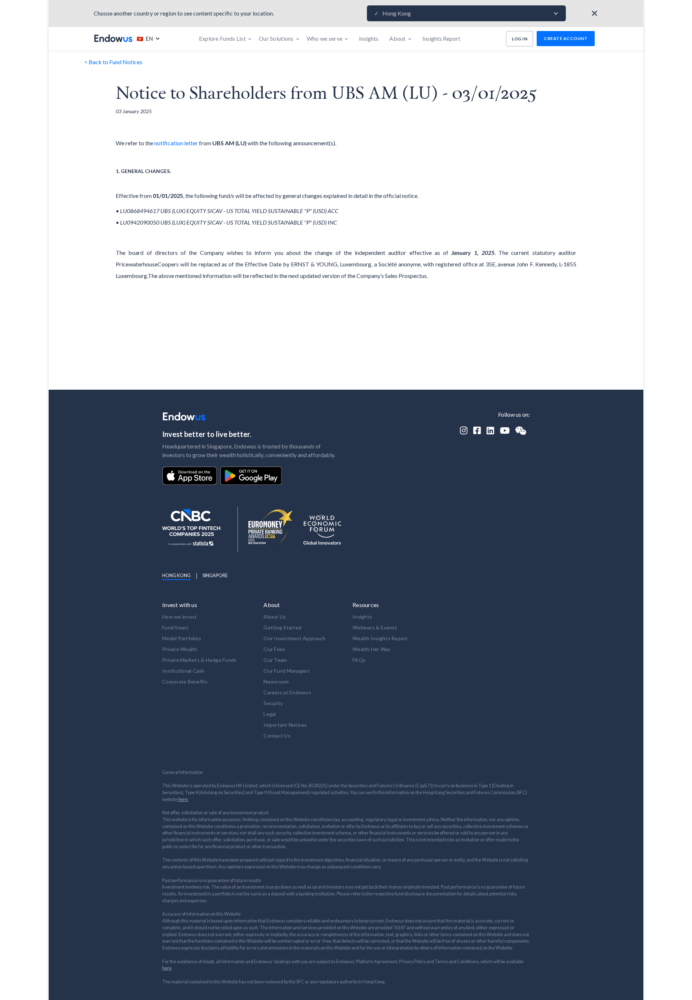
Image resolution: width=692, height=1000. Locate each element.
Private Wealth (180, 649)
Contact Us (276, 736)
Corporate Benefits (185, 681)
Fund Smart (175, 627)
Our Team (275, 660)
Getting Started (282, 627)
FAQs (358, 660)
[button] (466, 13)
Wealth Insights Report (380, 638)
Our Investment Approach (294, 638)
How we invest (179, 617)
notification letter (176, 143)
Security (273, 703)
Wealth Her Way (371, 649)
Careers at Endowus (287, 692)
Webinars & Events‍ (374, 627)
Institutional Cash (183, 671)
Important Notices (285, 725)
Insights (362, 617)
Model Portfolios (181, 638)
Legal (269, 714)
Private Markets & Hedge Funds (199, 660)
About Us (274, 617)
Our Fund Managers (286, 671)
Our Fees (274, 649)
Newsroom (276, 681)
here (183, 799)
